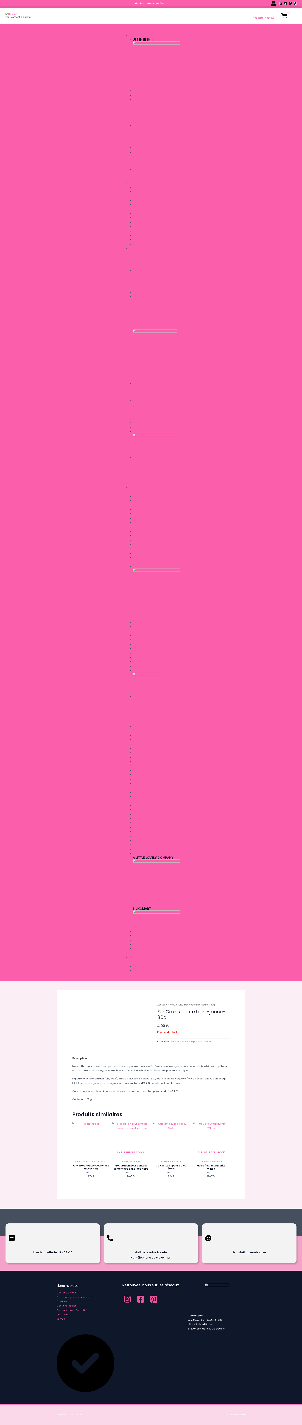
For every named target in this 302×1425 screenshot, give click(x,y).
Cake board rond (146, 396)
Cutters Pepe (140, 787)
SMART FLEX (142, 322)
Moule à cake (140, 200)
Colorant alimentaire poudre (153, 283)
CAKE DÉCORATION (142, 757)
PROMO (133, 953)
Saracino (141, 314)
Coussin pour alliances (146, 657)
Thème (132, 487)
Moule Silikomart (142, 226)
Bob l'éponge (140, 527)
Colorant (138, 270)
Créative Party (141, 770)
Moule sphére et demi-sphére (148, 239)
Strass (140, 117)
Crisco (137, 796)
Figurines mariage (146, 103)
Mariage (134, 631)
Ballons (137, 948)
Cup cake (138, 125)
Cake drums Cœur (146, 414)
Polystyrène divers (147, 165)
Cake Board (139, 383)
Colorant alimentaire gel (150, 279)
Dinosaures (139, 548)
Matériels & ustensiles (148, 327)
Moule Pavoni (140, 231)
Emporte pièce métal (147, 174)
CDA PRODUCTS (141, 761)
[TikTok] (295, 3)
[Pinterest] (290, 3)
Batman (137, 518)
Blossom (138, 748)
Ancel (136, 735)
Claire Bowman (141, 779)
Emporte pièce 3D (145, 178)
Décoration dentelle (144, 95)
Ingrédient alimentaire (142, 248)
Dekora (137, 818)
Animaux (137, 509)
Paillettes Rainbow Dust (150, 121)
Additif (137, 266)
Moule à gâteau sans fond (148, 222)
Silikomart (139, 849)
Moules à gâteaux (140, 182)
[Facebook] (285, 3)
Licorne (137, 557)
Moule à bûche (141, 195)
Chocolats (142, 261)
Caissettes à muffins (147, 134)
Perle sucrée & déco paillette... (187, 1041)
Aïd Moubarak (140, 535)
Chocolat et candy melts (148, 252)
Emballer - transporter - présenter (151, 378)
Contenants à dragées (146, 653)
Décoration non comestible (149, 99)
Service (61, 1319)
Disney (136, 553)
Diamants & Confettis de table (150, 648)
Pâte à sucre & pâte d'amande (150, 296)
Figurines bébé (143, 112)
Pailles (136, 940)
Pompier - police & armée (146, 561)
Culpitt (140, 309)
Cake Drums (139, 400)
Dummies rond (144, 160)
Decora (137, 805)
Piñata (136, 944)
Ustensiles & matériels (142, 35)
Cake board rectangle (149, 392)
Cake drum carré (146, 409)
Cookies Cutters (142, 774)
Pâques (137, 626)
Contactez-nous (66, 1292)
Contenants (140, 639)
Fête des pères (140, 618)
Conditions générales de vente (75, 1297)
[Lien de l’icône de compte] (273, 3)
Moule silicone (141, 191)
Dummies (137, 152)
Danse (136, 544)
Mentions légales (66, 1305)
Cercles (137, 147)
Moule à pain (140, 244)
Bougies (137, 935)
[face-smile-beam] (208, 1243)
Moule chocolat (142, 209)
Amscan (137, 730)
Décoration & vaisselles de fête (148, 926)
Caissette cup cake (147, 130)
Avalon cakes (140, 739)
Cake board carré (146, 387)
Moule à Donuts (142, 217)
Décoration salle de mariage (149, 670)
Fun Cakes (142, 301)
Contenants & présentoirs (148, 635)
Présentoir (142, 143)
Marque (134, 722)
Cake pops (138, 90)
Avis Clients (63, 1314)
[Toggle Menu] (128, 27)
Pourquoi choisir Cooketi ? (72, 1310)
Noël (135, 496)
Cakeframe (139, 765)
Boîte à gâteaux (142, 422)
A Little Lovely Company (146, 726)
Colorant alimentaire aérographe (155, 274)
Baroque (138, 505)
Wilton (137, 853)
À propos (62, 1301)
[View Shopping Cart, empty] (284, 16)
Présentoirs (139, 431)
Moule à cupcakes (143, 213)
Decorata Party (142, 809)
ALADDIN (137, 491)
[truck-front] (12, 1243)
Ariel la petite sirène (144, 513)
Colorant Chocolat (148, 288)
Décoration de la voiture (147, 661)
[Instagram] (281, 3)
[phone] (110, 1243)
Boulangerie (140, 500)
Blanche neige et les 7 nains (148, 522)
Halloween (139, 566)
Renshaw (141, 305)
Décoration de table (144, 644)
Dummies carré (144, 156)
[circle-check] (85, 1391)
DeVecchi (138, 831)
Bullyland (138, 752)
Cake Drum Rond (145, 418)
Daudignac (139, 827)
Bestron (137, 744)
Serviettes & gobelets (145, 931)
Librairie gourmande (141, 483)
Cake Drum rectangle (148, 405)
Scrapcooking (144, 318)
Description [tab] (79, 1058)
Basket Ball (139, 531)
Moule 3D (138, 235)
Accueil (161, 1004)
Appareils (134, 31)
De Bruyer (138, 801)
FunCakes (138, 836)
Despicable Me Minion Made (148, 822)
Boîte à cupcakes (146, 139)
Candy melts (143, 257)
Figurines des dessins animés (152, 108)
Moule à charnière (143, 204)
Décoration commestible (147, 292)
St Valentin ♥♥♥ (141, 622)
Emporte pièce (140, 169)
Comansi (138, 783)
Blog (132, 957)
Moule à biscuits (142, 187)
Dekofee (137, 814)
